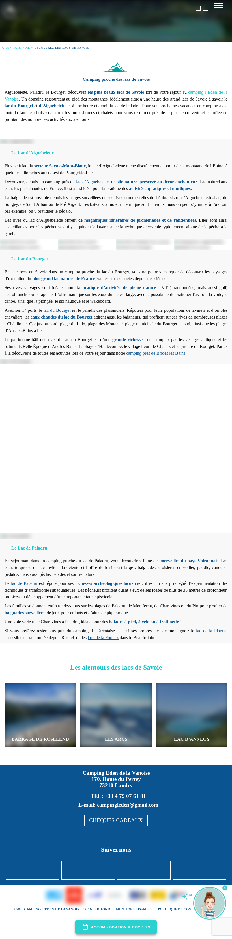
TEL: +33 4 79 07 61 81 (118, 796)
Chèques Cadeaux (116, 820)
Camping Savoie (16, 47)
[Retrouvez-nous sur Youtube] (199, 870)
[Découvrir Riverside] (54, 896)
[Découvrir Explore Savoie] (74, 896)
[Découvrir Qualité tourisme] (126, 895)
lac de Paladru (24, 583)
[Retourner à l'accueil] (9, 14)
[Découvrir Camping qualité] (114, 895)
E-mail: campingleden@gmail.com (118, 805)
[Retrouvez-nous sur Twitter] (88, 870)
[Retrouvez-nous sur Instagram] (144, 870)
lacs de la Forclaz (103, 637)
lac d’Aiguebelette (92, 181)
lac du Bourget (57, 310)
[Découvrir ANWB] (178, 895)
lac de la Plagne (211, 630)
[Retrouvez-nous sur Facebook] (32, 870)
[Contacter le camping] (205, 8)
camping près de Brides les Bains (155, 353)
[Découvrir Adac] (158, 895)
